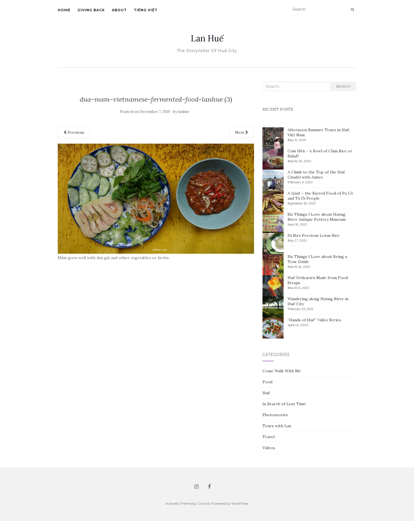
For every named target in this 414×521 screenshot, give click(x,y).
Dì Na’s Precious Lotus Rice (314, 235)
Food (267, 381)
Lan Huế (207, 38)
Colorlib (203, 503)
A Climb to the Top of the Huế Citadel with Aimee (316, 175)
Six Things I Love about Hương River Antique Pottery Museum (317, 217)
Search (343, 86)
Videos (268, 447)
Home (64, 10)
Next (240, 132)
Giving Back (91, 10)
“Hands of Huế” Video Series (314, 319)
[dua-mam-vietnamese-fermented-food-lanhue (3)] (156, 198)
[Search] (352, 9)
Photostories (275, 414)
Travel (268, 436)
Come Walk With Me (281, 370)
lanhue (183, 111)
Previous (75, 132)
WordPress (239, 503)
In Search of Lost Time (284, 403)
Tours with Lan (276, 425)
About (119, 10)
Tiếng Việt (145, 10)
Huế (266, 392)
